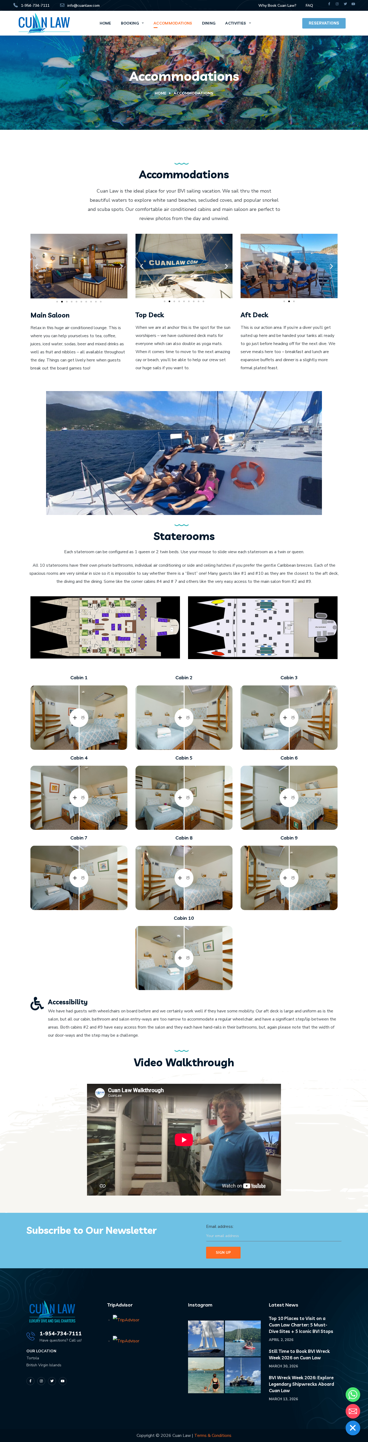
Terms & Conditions (212, 1435)
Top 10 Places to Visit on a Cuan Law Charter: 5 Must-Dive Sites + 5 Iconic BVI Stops (301, 1324)
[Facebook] (329, 4)
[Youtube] (353, 4)
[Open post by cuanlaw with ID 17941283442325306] (243, 1338)
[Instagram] (337, 4)
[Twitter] (345, 4)
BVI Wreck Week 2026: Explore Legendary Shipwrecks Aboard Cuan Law (301, 1384)
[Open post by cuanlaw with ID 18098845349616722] (206, 1338)
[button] (36, 266)
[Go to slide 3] (67, 301)
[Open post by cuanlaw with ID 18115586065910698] (243, 1375)
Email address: (220, 1226)
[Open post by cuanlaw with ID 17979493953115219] (206, 1375)
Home (160, 93)
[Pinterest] (63, 1381)
